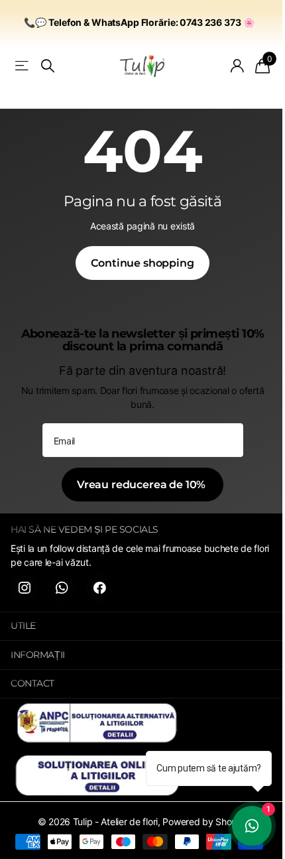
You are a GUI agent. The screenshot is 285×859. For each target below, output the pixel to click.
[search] (47, 66)
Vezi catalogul (22, 66)
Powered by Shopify (204, 821)
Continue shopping (142, 263)
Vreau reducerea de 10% (142, 484)
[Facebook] (99, 588)
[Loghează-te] (238, 66)
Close (142, 626)
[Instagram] (24, 588)
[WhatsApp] (62, 588)
